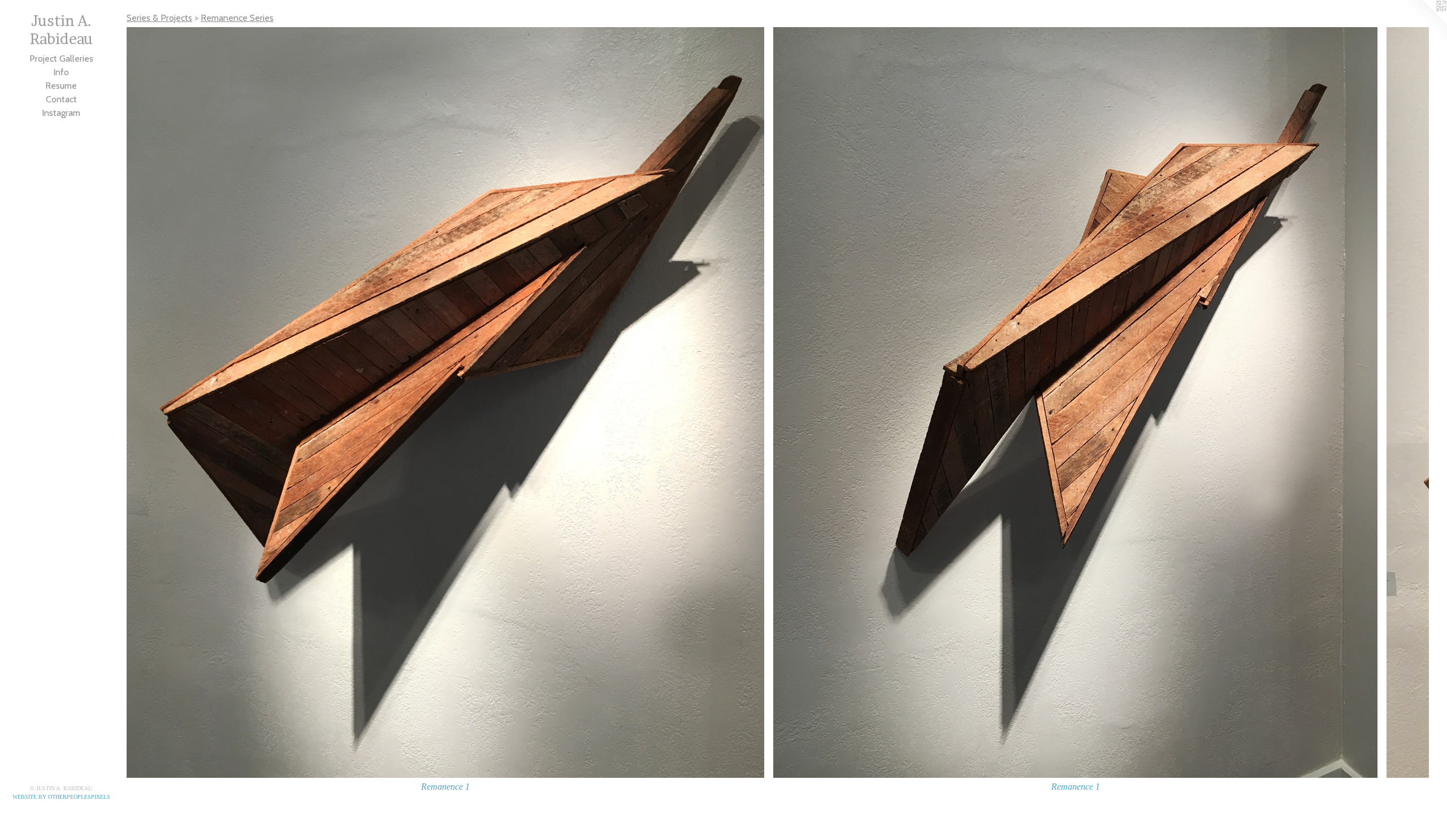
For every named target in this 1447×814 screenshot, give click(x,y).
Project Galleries (61, 58)
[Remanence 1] (445, 402)
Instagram (61, 112)
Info (61, 72)
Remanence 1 (445, 786)
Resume (61, 85)
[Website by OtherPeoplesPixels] (1424, 22)
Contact (61, 99)
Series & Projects (159, 17)
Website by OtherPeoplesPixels (61, 797)
